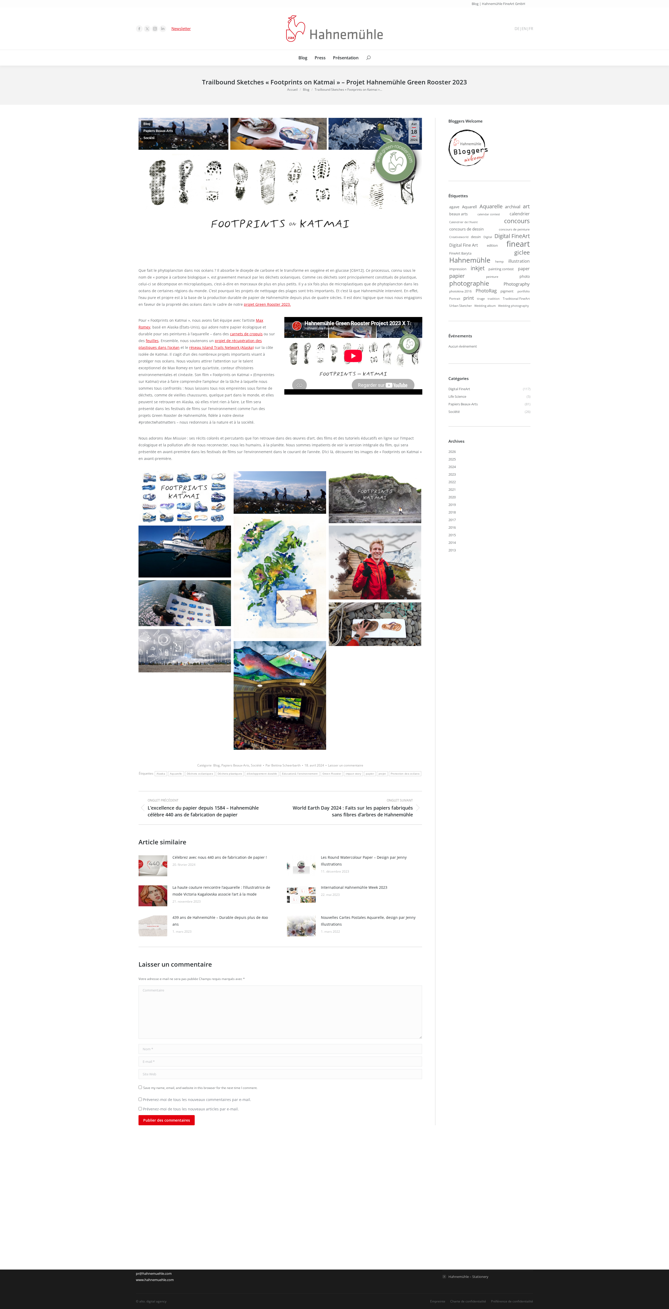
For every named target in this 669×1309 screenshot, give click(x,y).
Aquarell (469, 206)
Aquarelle (176, 773)
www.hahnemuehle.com (155, 1279)
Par (283, 765)
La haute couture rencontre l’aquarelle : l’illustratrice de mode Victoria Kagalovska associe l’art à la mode (221, 891)
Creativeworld (459, 237)
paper (524, 269)
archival (512, 206)
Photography (517, 284)
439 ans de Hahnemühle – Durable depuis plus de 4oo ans (220, 921)
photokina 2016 (460, 291)
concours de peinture (514, 229)
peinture (492, 276)
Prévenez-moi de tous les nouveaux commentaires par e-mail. (197, 1099)
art (526, 206)
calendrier (520, 214)
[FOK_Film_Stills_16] (185, 552)
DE (517, 28)
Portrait (454, 298)
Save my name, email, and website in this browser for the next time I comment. (200, 1088)
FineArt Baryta (460, 253)
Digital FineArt (512, 236)
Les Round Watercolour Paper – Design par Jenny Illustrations (364, 861)
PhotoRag (486, 290)
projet (382, 773)
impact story (353, 773)
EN (524, 28)
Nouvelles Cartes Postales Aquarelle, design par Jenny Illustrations (368, 921)
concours (517, 221)
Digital (487, 237)
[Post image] (153, 865)
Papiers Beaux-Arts (158, 131)
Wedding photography (513, 306)
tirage (481, 299)
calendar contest (488, 214)
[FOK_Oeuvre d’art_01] (375, 497)
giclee (522, 252)
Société (149, 138)
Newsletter (181, 28)
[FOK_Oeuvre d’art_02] (185, 497)
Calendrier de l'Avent (463, 222)
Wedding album (485, 306)
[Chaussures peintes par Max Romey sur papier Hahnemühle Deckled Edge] (185, 603)
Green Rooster (331, 773)
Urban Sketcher (460, 305)
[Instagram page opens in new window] (155, 28)
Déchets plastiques (230, 773)
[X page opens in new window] (147, 28)
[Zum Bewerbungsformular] (468, 166)
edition (492, 245)
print (468, 298)
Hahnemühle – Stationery (468, 1276)
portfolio (523, 291)
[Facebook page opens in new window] (139, 28)
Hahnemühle (470, 260)
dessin (476, 236)
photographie (469, 283)
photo (525, 276)
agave (454, 206)
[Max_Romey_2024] (375, 563)
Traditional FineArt (516, 298)
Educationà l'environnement (300, 773)
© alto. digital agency (151, 1301)
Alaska (161, 773)
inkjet (478, 268)
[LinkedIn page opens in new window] (162, 28)
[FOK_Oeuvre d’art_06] (280, 577)
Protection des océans (405, 773)
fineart (518, 244)
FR (531, 28)
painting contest (501, 269)
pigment (507, 291)
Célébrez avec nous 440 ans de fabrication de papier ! (219, 857)
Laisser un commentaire (345, 765)
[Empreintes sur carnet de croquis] (375, 624)
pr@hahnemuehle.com (154, 1273)
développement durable (262, 773)
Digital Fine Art (463, 245)
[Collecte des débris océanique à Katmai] (280, 492)
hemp (499, 261)
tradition (494, 299)
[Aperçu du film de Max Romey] (280, 695)
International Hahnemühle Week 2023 (354, 887)
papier (370, 773)
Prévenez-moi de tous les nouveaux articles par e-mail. (191, 1108)
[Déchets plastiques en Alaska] (185, 651)
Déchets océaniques (200, 773)
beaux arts (458, 213)
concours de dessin (466, 229)
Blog (146, 124)
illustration (519, 261)
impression (457, 269)
